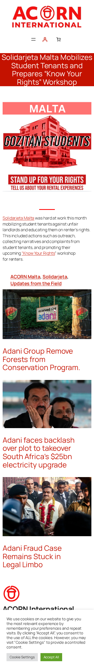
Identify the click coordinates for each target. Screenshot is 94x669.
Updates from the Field (36, 283)
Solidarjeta (55, 276)
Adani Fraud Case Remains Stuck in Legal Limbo (32, 556)
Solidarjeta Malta (18, 218)
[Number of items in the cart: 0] (58, 39)
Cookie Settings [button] (22, 657)
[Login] (45, 39)
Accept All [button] (51, 657)
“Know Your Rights (38, 253)
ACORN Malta (25, 276)
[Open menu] (33, 39)
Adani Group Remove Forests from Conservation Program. (41, 359)
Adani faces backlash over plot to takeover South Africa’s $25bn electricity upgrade (39, 452)
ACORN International (38, 609)
